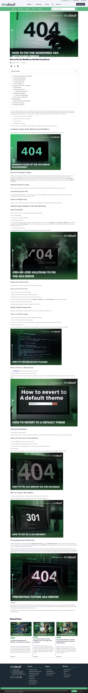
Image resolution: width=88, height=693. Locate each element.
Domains (47, 4)
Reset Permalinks (17, 87)
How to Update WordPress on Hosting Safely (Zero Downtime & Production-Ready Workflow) (65, 641)
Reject (81, 691)
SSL (52, 4)
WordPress (27, 8)
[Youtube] (20, 677)
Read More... (13, 656)
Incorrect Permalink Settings (20, 78)
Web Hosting (20, 8)
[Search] (76, 9)
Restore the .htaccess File (19, 89)
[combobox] (63, 9)
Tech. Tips (33, 8)
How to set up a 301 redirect (18, 102)
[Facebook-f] (11, 677)
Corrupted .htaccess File (19, 81)
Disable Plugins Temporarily (20, 93)
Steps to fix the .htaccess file (22, 91)
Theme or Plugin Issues (19, 83)
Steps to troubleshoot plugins (22, 95)
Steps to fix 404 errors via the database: (22, 101)
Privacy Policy (20, 691)
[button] (11, 66)
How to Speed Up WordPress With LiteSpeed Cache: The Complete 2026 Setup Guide (42, 640)
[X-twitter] (14, 677)
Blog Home (14, 8)
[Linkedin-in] (17, 677)
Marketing (40, 8)
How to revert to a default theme (21, 97)
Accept (74, 691)
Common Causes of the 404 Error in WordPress (22, 76)
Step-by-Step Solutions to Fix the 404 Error (21, 85)
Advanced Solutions (16, 99)
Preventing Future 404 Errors (18, 104)
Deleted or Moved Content (19, 80)
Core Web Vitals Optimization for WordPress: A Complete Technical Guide (20, 641)
